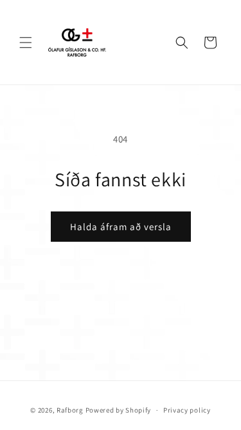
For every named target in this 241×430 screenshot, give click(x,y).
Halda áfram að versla (121, 226)
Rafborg (70, 410)
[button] (26, 42)
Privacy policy (187, 410)
